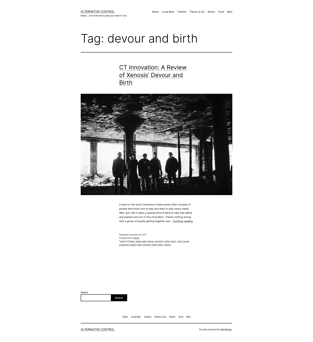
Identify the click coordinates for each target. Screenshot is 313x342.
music (173, 241)
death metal (141, 241)
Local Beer (168, 11)
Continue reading (183, 221)
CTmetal (130, 241)
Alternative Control (98, 11)
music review (183, 241)
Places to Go (197, 11)
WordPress (226, 329)
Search (84, 292)
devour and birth (155, 241)
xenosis (167, 244)
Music (155, 11)
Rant (229, 11)
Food (221, 11)
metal (166, 241)
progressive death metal (130, 244)
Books (211, 11)
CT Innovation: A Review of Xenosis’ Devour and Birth (153, 75)
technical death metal (153, 244)
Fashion (182, 11)
